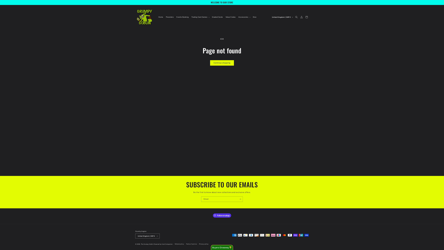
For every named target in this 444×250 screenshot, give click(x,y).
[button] (200, 17)
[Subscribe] (240, 199)
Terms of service (191, 244)
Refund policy (179, 244)
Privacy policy (203, 244)
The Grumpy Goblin (147, 244)
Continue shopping (222, 63)
